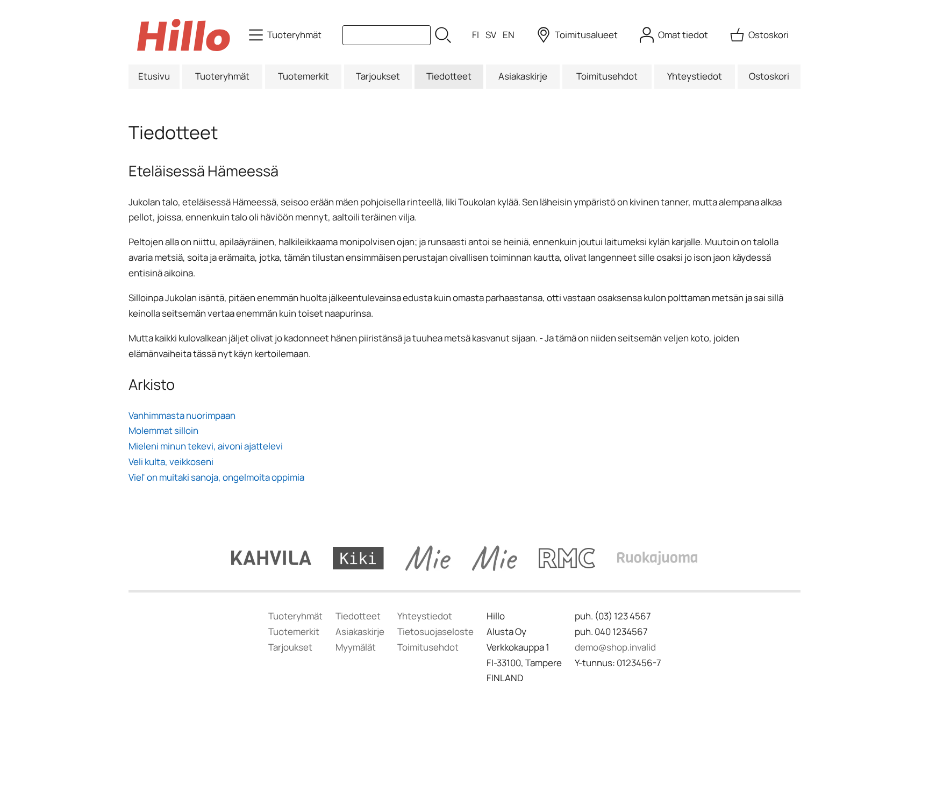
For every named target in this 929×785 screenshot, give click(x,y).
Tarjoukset (378, 76)
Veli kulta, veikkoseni (170, 461)
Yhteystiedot (694, 76)
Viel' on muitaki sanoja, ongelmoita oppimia (216, 477)
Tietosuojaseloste (435, 631)
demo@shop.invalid (615, 647)
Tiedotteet (448, 76)
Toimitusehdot (607, 76)
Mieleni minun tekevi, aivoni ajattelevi (205, 446)
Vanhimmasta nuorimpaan (181, 415)
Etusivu (154, 76)
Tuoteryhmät (222, 76)
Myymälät (355, 647)
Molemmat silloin (163, 430)
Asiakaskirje (522, 76)
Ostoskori (769, 76)
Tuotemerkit (303, 76)
